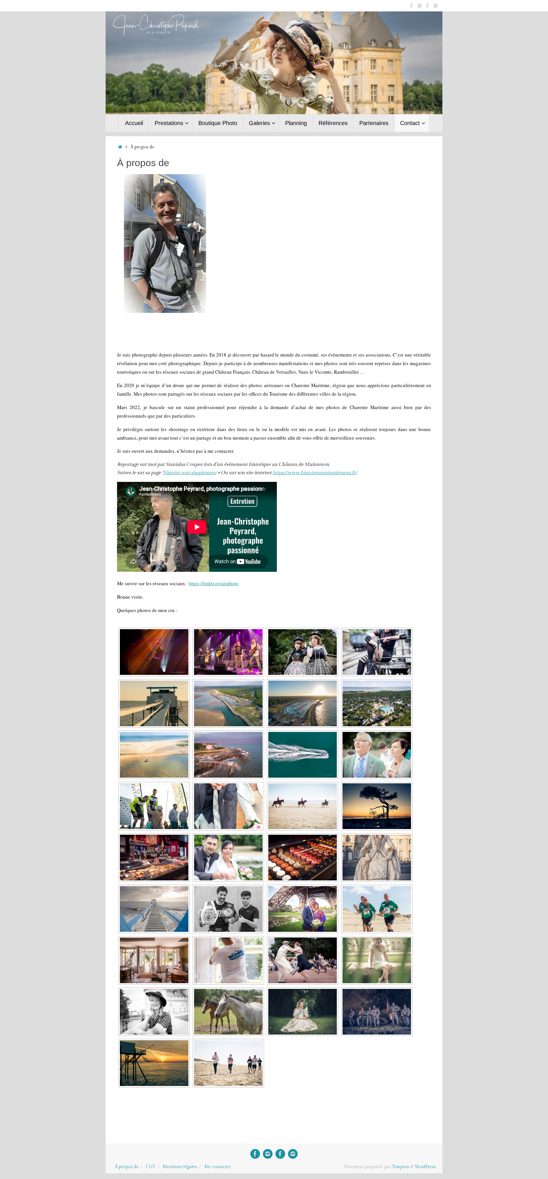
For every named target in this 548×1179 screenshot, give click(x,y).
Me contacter (217, 1166)
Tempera (400, 1166)
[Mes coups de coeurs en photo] (436, 5)
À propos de (127, 1166)
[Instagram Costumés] (420, 5)
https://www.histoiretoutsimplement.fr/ (315, 473)
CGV (151, 1166)
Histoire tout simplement (189, 473)
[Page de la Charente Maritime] (428, 5)
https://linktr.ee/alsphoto (214, 583)
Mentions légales (180, 1166)
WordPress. (426, 1166)
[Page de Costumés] (412, 5)
